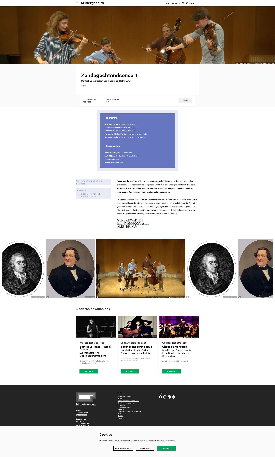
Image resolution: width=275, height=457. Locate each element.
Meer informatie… (170, 441)
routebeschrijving (82, 425)
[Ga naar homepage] (92, 3)
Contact (167, 3)
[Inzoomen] (97, 297)
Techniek (121, 411)
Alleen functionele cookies (123, 448)
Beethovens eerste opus (136, 346)
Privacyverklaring (124, 407)
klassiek (83, 85)
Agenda (174, 3)
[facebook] (160, 397)
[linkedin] (169, 397)
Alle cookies (166, 448)
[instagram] (173, 397)
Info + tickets (89, 371)
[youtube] (165, 397)
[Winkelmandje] (183, 3)
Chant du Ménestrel (175, 346)
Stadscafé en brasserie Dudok (128, 401)
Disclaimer (121, 418)
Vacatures (121, 405)
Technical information (133, 411)
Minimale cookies (145, 448)
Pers (119, 414)
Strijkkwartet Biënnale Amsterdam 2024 (91, 195)
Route (120, 399)
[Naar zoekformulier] (198, 3)
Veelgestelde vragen (125, 396)
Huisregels (121, 409)
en (179, 3)
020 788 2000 (83, 412)
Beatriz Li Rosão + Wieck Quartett (95, 348)
